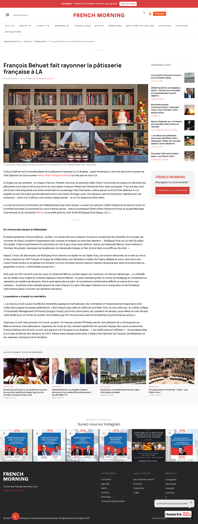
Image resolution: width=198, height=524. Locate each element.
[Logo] (50, 476)
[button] (144, 13)
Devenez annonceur (13, 490)
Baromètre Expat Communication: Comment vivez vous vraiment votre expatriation (165, 108)
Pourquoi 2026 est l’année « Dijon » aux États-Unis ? (165, 154)
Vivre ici (156, 116)
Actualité (157, 81)
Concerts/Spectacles (164, 130)
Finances (56, 387)
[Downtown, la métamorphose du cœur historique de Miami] (123, 371)
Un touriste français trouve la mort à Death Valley (166, 76)
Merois (40, 212)
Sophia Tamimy (58, 397)
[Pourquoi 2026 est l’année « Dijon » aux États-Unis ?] (172, 371)
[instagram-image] (16, 445)
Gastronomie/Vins (12, 41)
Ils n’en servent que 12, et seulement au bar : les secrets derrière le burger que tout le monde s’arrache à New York (25, 392)
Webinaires (157, 99)
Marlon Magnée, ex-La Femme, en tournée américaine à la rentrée (166, 124)
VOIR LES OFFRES (128, 4)
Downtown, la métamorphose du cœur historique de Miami (120, 391)
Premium (159, 13)
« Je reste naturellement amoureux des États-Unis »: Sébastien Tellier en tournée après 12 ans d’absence (165, 139)
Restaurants (41, 41)
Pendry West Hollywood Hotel (53, 175)
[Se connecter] (150, 13)
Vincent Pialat (9, 397)
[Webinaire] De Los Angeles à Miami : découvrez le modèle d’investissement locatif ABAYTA (165, 91)
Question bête (160, 160)
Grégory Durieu (107, 395)
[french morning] (99, 15)
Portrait (27, 41)
